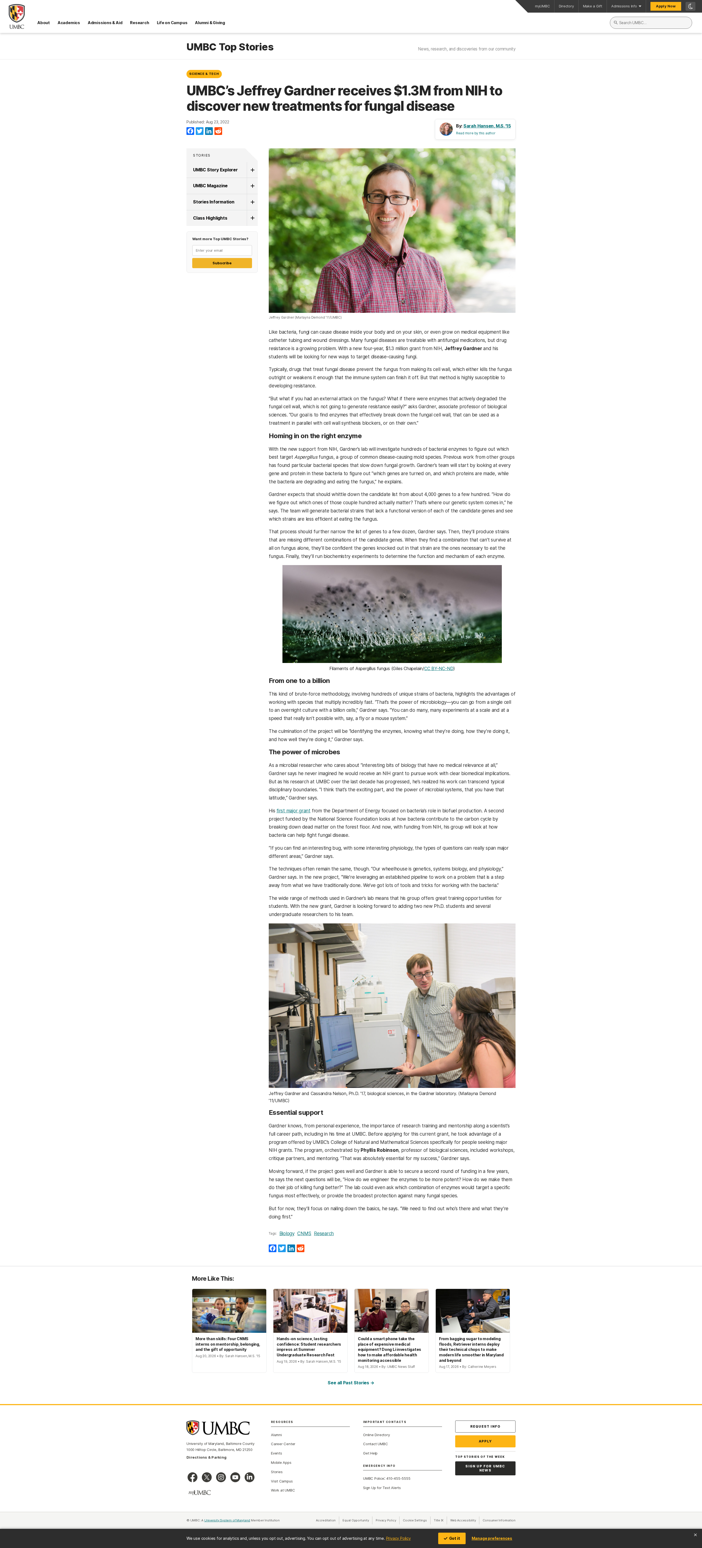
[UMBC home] (12, 16)
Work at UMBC (283, 1490)
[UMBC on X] (207, 1477)
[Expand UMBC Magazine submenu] (252, 186)
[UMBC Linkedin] (250, 1477)
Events (276, 1453)
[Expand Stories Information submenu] (252, 202)
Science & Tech (204, 74)
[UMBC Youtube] (235, 1477)
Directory (566, 6)
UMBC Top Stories (229, 47)
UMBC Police (373, 1478)
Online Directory (376, 1435)
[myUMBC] (199, 1493)
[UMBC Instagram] (221, 1477)
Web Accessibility (464, 1520)
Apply (485, 1441)
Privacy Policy (398, 1538)
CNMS (304, 1233)
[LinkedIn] (209, 131)
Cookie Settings (415, 1520)
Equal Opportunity (357, 1520)
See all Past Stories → (351, 1382)
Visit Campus (282, 1481)
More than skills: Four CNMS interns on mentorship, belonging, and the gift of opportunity (228, 1344)
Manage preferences (492, 1538)
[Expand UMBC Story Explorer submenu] (252, 170)
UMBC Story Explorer (215, 169)
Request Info (485, 1426)
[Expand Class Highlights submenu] (252, 218)
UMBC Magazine (210, 185)
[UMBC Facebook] (192, 1477)
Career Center (283, 1444)
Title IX (440, 1520)
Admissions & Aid (105, 22)
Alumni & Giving (210, 22)
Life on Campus (172, 22)
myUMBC (542, 6)
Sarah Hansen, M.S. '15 (487, 126)
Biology (287, 1233)
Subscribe (222, 263)
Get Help (370, 1453)
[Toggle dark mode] (690, 6)
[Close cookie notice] (695, 1535)
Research (139, 22)
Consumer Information (499, 1520)
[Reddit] (218, 131)
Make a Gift (592, 6)
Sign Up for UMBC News (485, 1468)
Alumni (276, 1435)
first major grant (293, 810)
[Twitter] (199, 131)
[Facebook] (190, 131)
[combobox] (651, 23)
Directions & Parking (206, 1457)
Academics (69, 22)
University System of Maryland (227, 1520)
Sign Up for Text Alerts (382, 1487)
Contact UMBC (375, 1444)
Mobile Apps (281, 1462)
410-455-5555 (398, 1478)
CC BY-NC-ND (439, 668)
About (43, 22)
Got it (454, 1538)
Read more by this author (476, 133)
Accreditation (326, 1520)
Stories (202, 155)
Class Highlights (210, 218)
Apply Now (666, 6)
